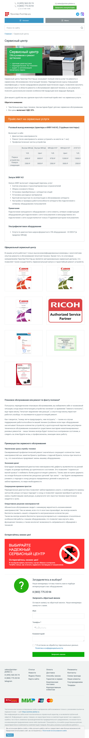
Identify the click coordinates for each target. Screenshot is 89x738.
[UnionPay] (41, 700)
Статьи (32, 669)
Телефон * (36, 622)
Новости (32, 673)
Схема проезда (74, 676)
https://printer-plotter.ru (30, 712)
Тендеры (71, 685)
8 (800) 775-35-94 (25, 6)
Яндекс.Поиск (35, 676)
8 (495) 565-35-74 (25, 3)
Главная (8, 34)
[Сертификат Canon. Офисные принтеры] (65, 278)
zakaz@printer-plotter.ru (66, 3)
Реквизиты (72, 669)
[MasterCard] (50, 700)
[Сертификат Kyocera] (65, 343)
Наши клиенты (73, 679)
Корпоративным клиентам (53, 688)
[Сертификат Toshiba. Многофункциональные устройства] (24, 374)
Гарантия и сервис (54, 679)
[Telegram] (77, 14)
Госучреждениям (75, 682)
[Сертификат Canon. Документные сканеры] (24, 310)
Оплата (49, 669)
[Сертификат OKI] (24, 343)
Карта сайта (34, 679)
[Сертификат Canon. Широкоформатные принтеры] (24, 278)
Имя (34, 611)
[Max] (82, 14)
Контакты (71, 673)
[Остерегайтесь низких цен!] (44, 554)
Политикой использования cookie (55, 731)
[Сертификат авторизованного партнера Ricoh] (65, 310)
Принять (10, 735)
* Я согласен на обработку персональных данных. (57, 646)
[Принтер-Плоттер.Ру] (18, 14)
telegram (8, 681)
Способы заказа (53, 676)
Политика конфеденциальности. (49, 648)
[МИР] (28, 700)
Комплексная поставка (52, 683)
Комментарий (38, 634)
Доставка (50, 673)
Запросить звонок (58, 654)
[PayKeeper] (11, 700)
